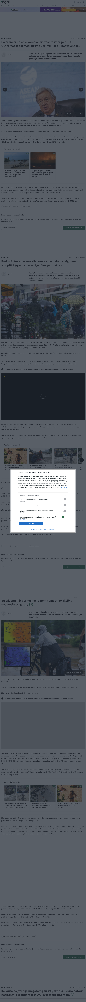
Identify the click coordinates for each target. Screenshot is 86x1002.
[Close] (72, 472)
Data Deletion (33, 529)
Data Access (43, 529)
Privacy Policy (52, 529)
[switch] (64, 499)
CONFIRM (31, 523)
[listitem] (43, 495)
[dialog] (43, 501)
